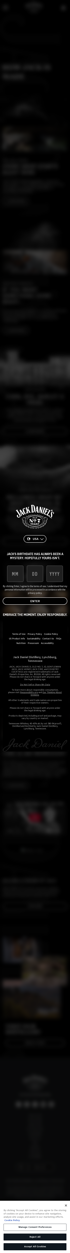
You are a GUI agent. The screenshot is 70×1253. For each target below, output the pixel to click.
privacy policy (35, 593)
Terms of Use (18, 634)
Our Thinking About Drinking (46, 694)
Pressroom (33, 643)
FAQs (58, 638)
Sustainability (33, 638)
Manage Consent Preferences (35, 1227)
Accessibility (47, 643)
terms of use (40, 586)
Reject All (35, 1237)
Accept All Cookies (35, 1246)
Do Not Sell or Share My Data (35, 685)
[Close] (66, 1205)
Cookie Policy (51, 634)
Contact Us (48, 638)
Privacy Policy (35, 634)
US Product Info (17, 638)
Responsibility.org (29, 692)
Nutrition (21, 643)
